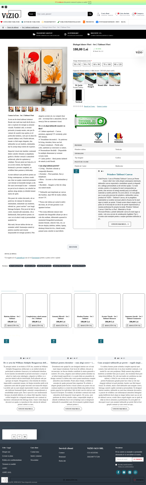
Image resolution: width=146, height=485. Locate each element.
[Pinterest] (129, 472)
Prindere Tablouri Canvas (120, 174)
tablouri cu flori (30, 266)
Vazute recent (8, 425)
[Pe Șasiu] (78, 78)
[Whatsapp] (91, 121)
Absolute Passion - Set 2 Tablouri (85, 317)
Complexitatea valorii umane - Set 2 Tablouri (36, 317)
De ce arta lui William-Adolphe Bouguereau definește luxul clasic (25, 363)
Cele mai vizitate (25, 425)
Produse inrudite (9, 289)
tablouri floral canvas (44, 266)
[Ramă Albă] (102, 78)
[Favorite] (19, 437)
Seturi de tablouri (13, 27)
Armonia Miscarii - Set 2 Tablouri (60, 317)
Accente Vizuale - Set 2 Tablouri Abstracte (109, 317)
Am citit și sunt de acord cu (126, 465)
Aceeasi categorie (82, 289)
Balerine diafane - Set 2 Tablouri (12, 317)
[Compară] (25, 437)
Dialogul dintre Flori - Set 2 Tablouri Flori (24, 431)
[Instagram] (124, 472)
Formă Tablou (78, 87)
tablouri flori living (79, 266)
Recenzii (73, 247)
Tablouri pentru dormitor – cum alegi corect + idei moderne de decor (73, 363)
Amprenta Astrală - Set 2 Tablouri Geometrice (133, 317)
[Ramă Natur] (114, 78)
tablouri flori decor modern (61, 266)
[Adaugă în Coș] (14, 437)
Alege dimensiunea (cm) (82, 61)
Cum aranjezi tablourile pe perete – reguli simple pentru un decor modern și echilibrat (120, 363)
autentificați (20, 258)
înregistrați (36, 258)
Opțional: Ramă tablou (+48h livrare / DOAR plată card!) (93, 71)
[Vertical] (78, 95)
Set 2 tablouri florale (16, 266)
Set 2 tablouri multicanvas (30, 27)
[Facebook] (118, 472)
